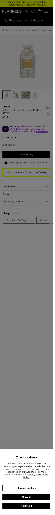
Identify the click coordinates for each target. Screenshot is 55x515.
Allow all (26, 497)
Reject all (26, 505)
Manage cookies (26, 488)
